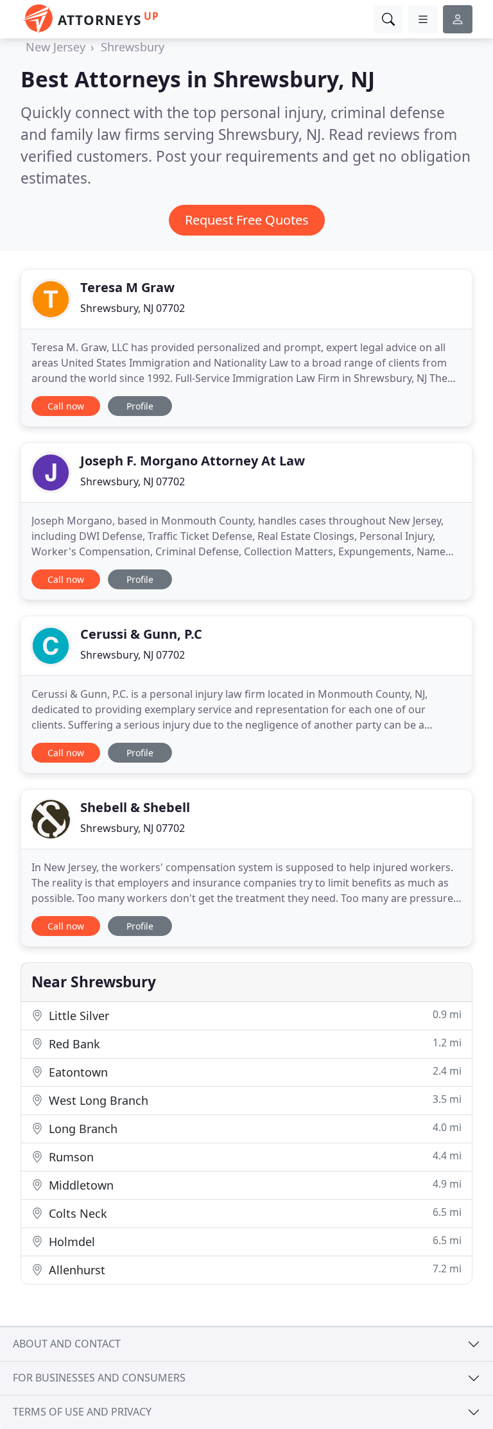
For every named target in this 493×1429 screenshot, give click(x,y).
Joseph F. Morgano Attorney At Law (192, 460)
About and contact (67, 1344)
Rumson (254, 1156)
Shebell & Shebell (135, 807)
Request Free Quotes (247, 220)
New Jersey (55, 47)
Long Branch (254, 1128)
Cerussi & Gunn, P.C (141, 634)
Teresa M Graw (127, 287)
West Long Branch (254, 1100)
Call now (66, 406)
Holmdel (254, 1241)
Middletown (254, 1185)
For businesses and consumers (99, 1378)
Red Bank (254, 1043)
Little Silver (254, 1015)
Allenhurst (254, 1269)
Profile (139, 406)
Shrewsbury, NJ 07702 (132, 308)
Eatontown (254, 1072)
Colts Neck (254, 1213)
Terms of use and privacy (82, 1412)
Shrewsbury (132, 47)
